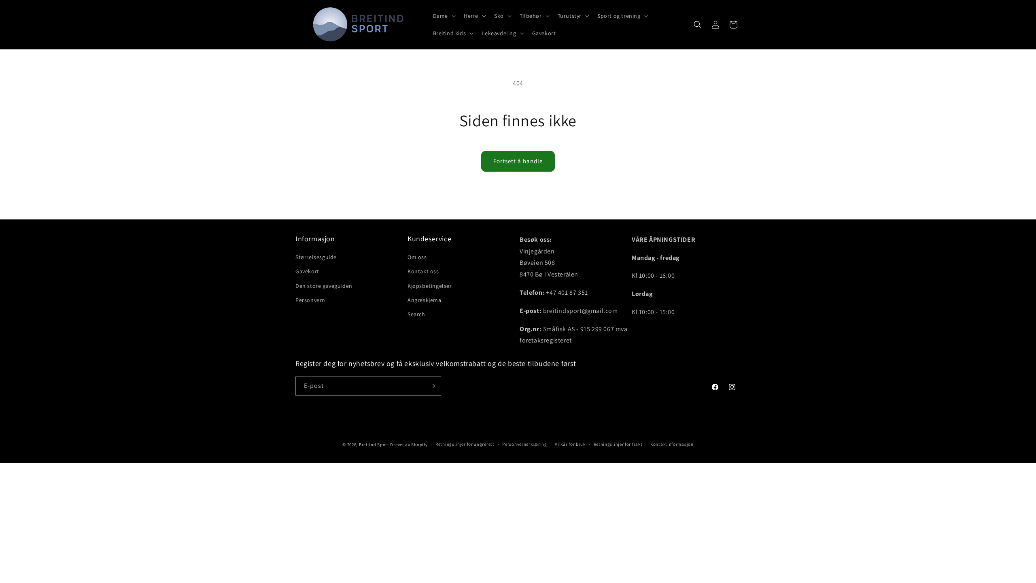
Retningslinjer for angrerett (465, 444)
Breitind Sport (374, 444)
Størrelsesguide (316, 257)
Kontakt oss (423, 271)
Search (416, 314)
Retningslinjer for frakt (618, 444)
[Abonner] (432, 386)
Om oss (417, 257)
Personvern (310, 300)
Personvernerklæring (524, 444)
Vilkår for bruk (570, 444)
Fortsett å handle (518, 161)
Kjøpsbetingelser (430, 285)
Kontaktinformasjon (672, 444)
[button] (443, 15)
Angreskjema (425, 300)
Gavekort (307, 271)
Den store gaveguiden (323, 285)
